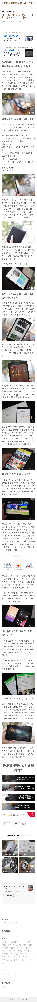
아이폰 (27, 951)
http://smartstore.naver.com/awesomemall (16, 47)
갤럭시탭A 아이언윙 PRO (11, 50)
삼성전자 (28, 948)
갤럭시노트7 (25, 960)
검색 (33, 974)
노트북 (25, 957)
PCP (30, 945)
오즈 (4, 957)
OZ (22, 942)
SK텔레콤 (5, 948)
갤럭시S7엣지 (15, 960)
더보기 (3, 963)
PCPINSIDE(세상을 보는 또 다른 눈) (18, 3)
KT (12, 954)
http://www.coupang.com (12, 32)
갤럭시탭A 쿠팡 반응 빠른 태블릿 (11, 35)
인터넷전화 (15, 942)
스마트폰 (5, 960)
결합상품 (11, 945)
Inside (20, 948)
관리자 (25, 999)
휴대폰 (28, 942)
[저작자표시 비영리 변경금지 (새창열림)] (24, 824)
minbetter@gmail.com (11, 891)
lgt (22, 954)
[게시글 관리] (10, 824)
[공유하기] (8, 824)
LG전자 (13, 948)
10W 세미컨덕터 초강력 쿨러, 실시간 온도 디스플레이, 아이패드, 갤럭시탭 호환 (12, 54)
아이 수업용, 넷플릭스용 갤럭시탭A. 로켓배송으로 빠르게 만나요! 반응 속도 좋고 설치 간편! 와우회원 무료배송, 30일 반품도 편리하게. (12, 39)
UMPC (19, 945)
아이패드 (5, 954)
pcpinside (6, 942)
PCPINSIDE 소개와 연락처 (10, 923)
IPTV (4, 945)
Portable (29, 954)
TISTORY (19, 999)
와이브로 (12, 951)
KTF (33, 960)
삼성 (17, 954)
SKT (9, 957)
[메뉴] (34, 3)
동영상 (20, 951)
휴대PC (5, 951)
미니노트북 (17, 957)
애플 (25, 945)
